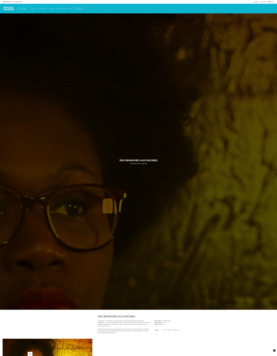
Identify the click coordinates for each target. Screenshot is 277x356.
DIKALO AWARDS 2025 (61, 8)
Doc (146, 163)
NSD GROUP (263, 1)
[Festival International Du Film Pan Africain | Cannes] (8, 8)
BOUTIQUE (256, 1)
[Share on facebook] (163, 330)
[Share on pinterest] (168, 330)
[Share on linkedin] (170, 330)
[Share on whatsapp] (172, 330)
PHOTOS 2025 (52, 8)
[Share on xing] (176, 330)
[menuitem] (257, 2)
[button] (79, 8)
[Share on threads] (166, 330)
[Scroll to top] (274, 350)
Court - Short (140, 163)
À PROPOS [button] (33, 8)
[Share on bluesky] (174, 330)
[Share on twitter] (165, 330)
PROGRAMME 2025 (43, 8)
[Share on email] (178, 330)
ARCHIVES (70, 8)
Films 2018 (133, 163)
